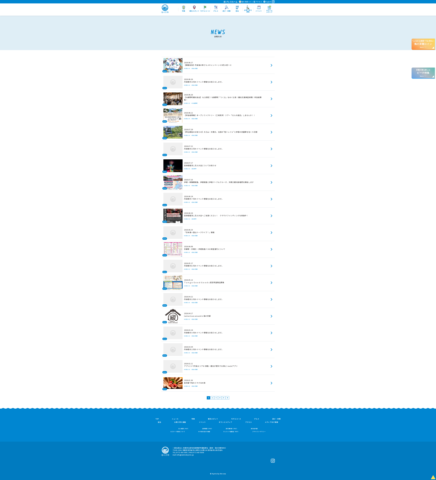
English (268, 2)
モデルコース (236, 419)
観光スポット (213, 419)
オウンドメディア (225, 422)
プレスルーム (232, 1)
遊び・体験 (276, 419)
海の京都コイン (247, 2)
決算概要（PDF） (207, 428)
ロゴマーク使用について (177, 431)
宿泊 (159, 422)
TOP (157, 419)
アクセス (258, 2)
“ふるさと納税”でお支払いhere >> (423, 44)
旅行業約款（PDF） (232, 428)
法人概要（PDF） (183, 428)
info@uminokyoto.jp (185, 455)
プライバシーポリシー (259, 431)
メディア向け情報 (271, 422)
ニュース (175, 419)
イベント (202, 422)
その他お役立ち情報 (204, 431)
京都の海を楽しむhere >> (423, 73)
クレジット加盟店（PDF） (231, 431)
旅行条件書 (254, 428)
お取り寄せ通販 (180, 422)
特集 (193, 419)
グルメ (256, 419)
